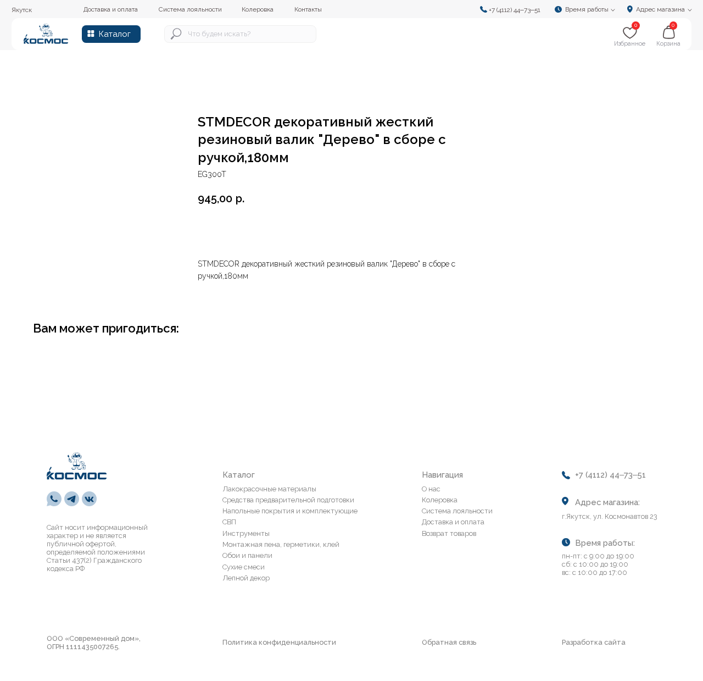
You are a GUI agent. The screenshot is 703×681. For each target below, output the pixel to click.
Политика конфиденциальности (279, 642)
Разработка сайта (594, 642)
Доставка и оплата (453, 522)
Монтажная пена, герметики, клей (280, 544)
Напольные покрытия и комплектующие (290, 511)
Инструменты (246, 533)
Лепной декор (246, 578)
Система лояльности (457, 511)
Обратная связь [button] (449, 642)
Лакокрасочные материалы (269, 489)
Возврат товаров (449, 533)
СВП (229, 522)
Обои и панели (247, 555)
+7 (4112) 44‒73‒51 (514, 10)
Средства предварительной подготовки (288, 500)
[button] (588, 9)
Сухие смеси (243, 567)
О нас (431, 489)
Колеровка (439, 500)
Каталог (115, 33)
